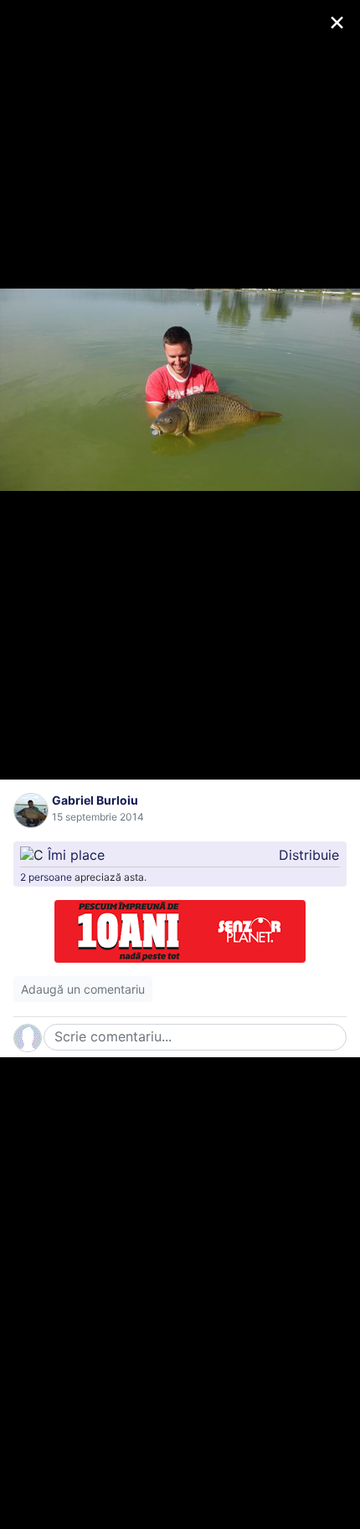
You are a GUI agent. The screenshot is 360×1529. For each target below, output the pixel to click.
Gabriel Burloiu (95, 800)
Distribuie (309, 854)
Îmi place (76, 854)
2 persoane (46, 877)
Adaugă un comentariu (83, 989)
